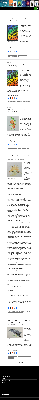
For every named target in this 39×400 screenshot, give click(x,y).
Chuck (16, 159)
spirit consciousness (26, 101)
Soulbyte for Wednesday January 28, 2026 (18, 65)
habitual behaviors (11, 56)
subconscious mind (11, 312)
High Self (16, 101)
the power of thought (19, 312)
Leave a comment (19, 22)
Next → (22, 362)
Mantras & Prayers (5, 374)
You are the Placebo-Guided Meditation (13, 305)
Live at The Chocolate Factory (6, 380)
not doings (28, 311)
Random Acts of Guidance (6, 376)
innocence (20, 101)
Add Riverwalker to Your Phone (7, 386)
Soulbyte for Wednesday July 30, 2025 (18, 110)
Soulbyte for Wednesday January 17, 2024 (18, 321)
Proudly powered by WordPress (6, 398)
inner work (26, 356)
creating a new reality (18, 311)
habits (24, 311)
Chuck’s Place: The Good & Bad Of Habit (19, 157)
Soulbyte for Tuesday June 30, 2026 (17, 20)
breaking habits (10, 101)
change (16, 356)
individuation (20, 356)
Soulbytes (9, 62)
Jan (14, 22)
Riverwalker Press (5, 8)
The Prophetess (4, 378)
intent (30, 356)
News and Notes (4, 382)
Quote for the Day (5, 384)
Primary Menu (38, 8)
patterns (17, 56)
